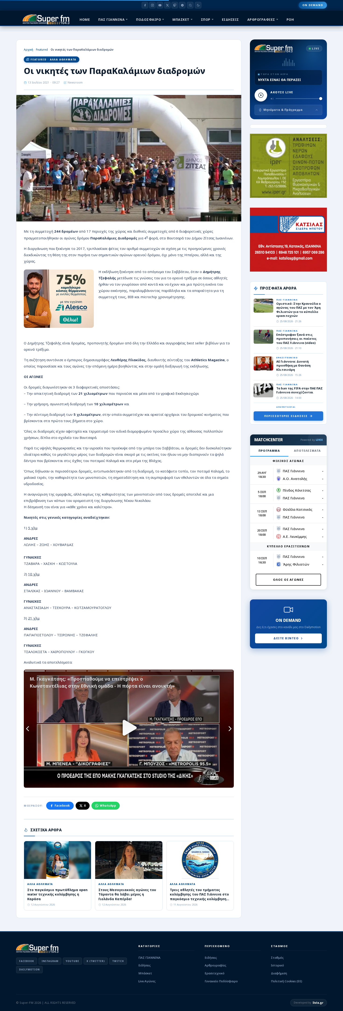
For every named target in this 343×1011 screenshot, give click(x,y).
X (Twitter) (96, 961)
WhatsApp (108, 806)
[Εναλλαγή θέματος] (198, 5)
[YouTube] (160, 5)
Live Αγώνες (147, 981)
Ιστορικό (277, 965)
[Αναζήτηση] (190, 5)
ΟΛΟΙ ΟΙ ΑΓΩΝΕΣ (288, 579)
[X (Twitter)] (167, 5)
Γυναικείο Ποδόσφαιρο (221, 981)
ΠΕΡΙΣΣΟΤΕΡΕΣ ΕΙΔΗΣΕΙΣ (286, 416)
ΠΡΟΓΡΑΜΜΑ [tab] (269, 451)
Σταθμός (277, 957)
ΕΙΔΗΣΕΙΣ (230, 19)
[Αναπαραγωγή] (261, 95)
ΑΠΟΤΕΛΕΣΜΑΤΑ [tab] (307, 451)
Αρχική (28, 50)
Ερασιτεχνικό (214, 973)
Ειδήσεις (144, 965)
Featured (42, 50)
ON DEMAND (312, 5)
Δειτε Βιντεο (286, 638)
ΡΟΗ (290, 19)
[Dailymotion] (182, 5)
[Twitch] (175, 5)
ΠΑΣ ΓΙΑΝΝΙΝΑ (111, 19)
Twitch (118, 961)
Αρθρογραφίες (215, 965)
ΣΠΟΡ (205, 19)
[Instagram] (152, 5)
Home (85, 19)
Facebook (62, 806)
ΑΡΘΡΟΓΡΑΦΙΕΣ (261, 19)
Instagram (50, 961)
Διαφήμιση (279, 973)
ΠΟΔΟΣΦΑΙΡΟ (148, 19)
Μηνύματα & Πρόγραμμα (283, 110)
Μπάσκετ (145, 973)
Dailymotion (29, 969)
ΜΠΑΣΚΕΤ (180, 19)
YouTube (72, 961)
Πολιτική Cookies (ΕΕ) (286, 981)
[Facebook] (145, 5)
